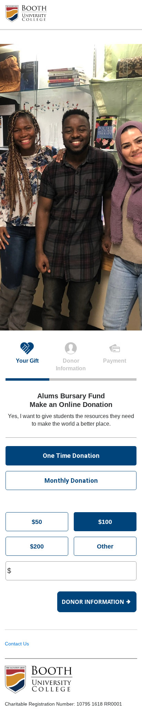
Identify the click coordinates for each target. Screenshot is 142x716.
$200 (37, 546)
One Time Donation (71, 455)
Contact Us (17, 643)
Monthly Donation (71, 480)
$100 (105, 521)
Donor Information (93, 602)
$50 (37, 521)
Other (105, 546)
